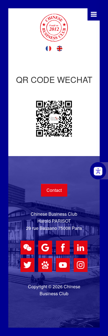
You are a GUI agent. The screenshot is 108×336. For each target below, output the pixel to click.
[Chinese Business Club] (54, 28)
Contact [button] (54, 190)
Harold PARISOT (54, 221)
